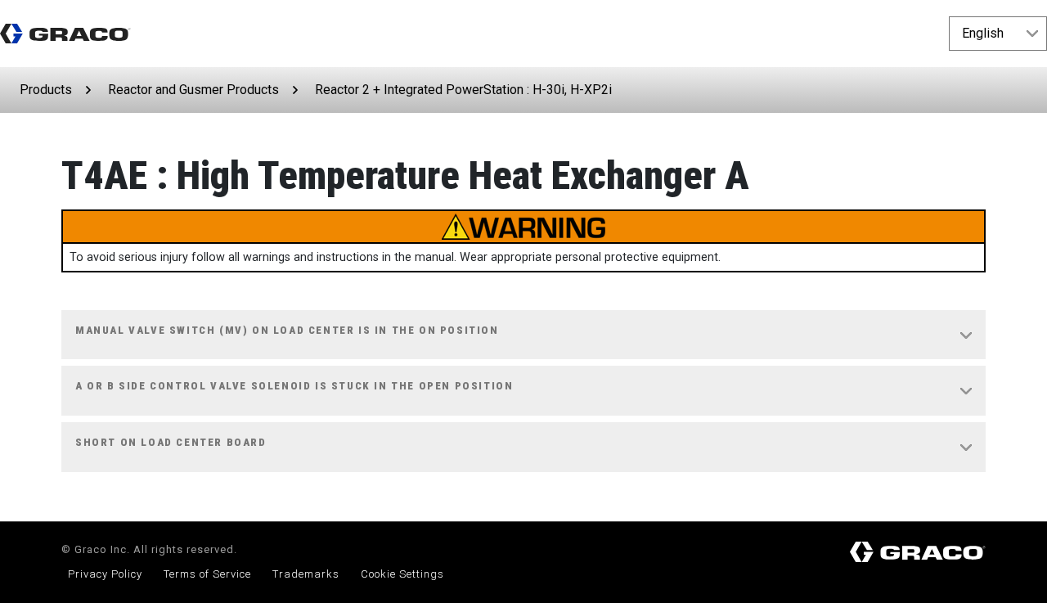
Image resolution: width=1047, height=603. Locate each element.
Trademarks (305, 574)
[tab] (523, 335)
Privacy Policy (105, 574)
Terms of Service (207, 574)
